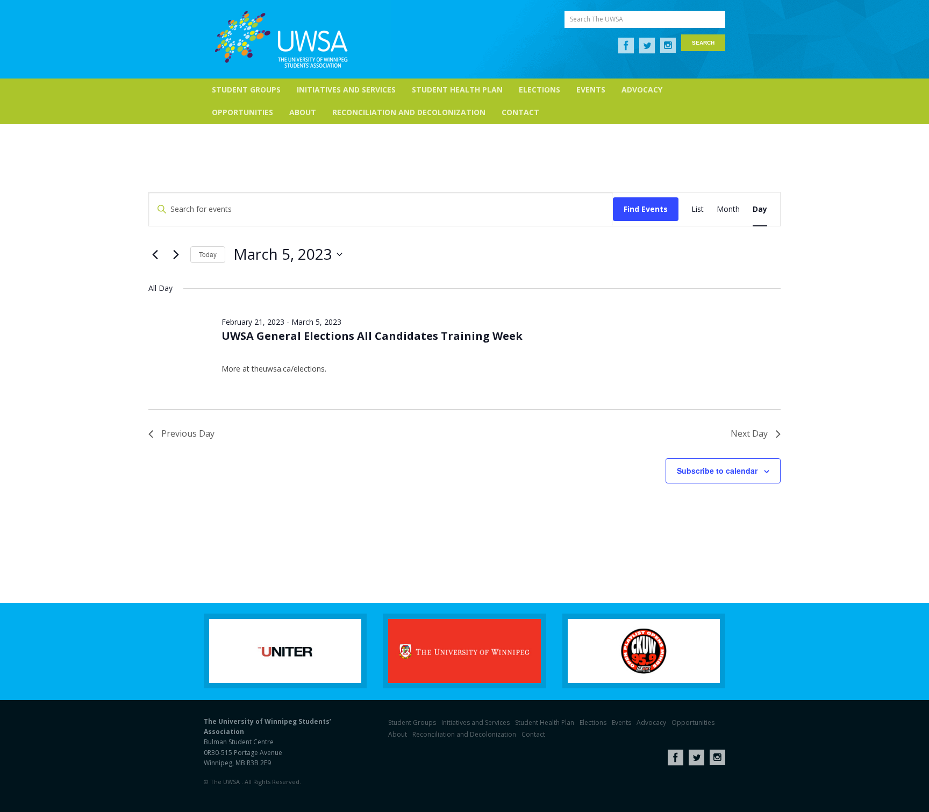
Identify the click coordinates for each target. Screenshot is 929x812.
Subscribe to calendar (717, 470)
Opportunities (242, 112)
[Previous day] (154, 254)
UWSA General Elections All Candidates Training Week (372, 336)
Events (590, 89)
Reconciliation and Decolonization (408, 112)
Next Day (749, 433)
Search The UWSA (596, 19)
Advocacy (641, 89)
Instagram (668, 46)
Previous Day (188, 433)
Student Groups (246, 89)
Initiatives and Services (346, 89)
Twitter (647, 46)
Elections (539, 89)
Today (208, 254)
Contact (520, 112)
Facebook (626, 46)
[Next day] (175, 254)
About (302, 112)
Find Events (646, 209)
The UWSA (281, 39)
